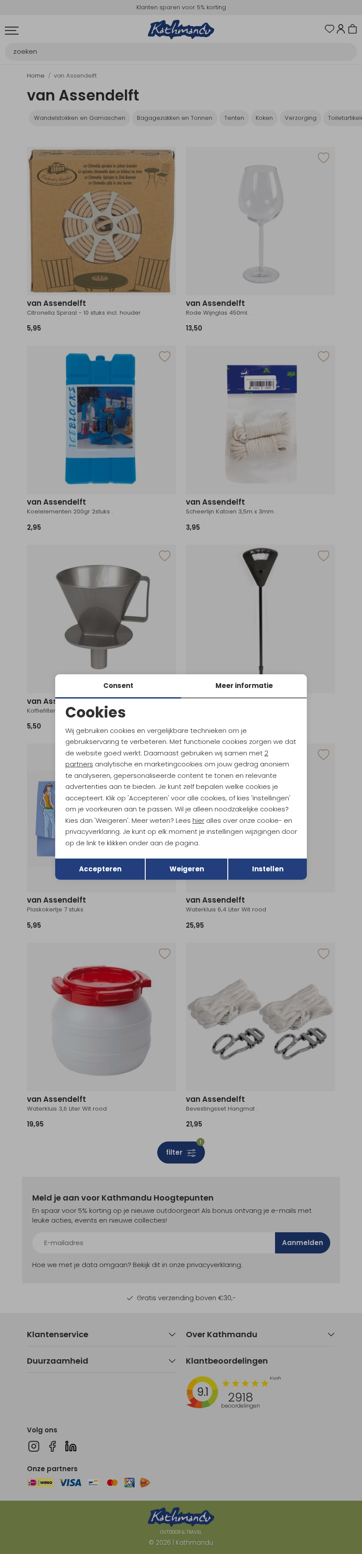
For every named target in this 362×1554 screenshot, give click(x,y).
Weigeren (187, 869)
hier (198, 820)
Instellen (267, 869)
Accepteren (100, 869)
